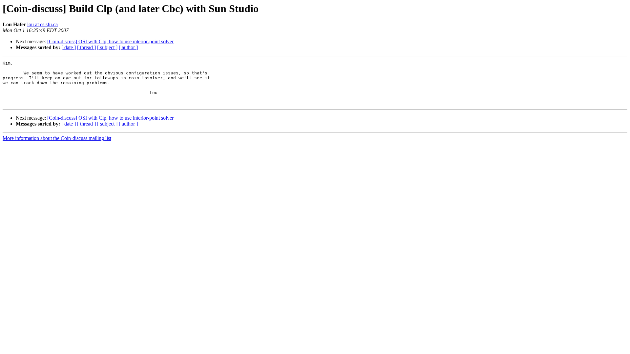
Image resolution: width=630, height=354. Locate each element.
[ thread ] (86, 47)
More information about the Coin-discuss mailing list (57, 138)
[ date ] (68, 47)
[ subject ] (107, 47)
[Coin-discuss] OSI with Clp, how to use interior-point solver (110, 41)
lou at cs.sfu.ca (42, 24)
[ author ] (128, 47)
